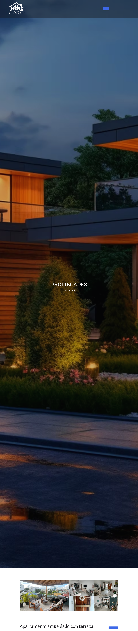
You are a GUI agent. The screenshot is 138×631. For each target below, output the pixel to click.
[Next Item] (115, 596)
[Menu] (118, 8)
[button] (113, 628)
